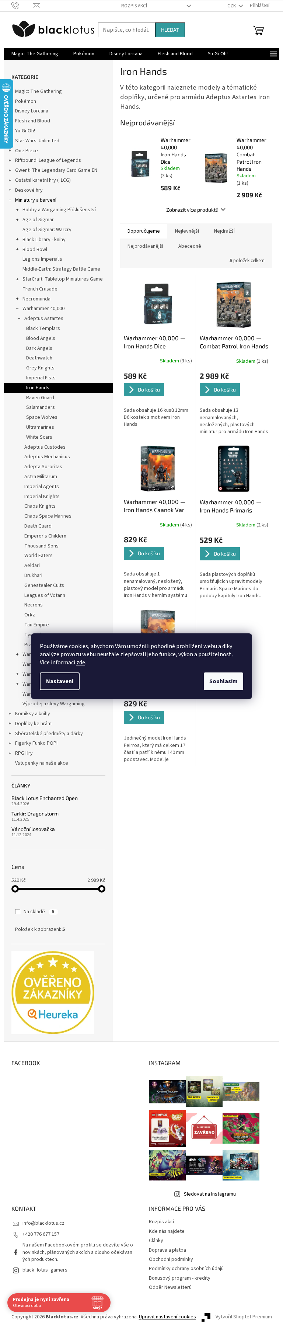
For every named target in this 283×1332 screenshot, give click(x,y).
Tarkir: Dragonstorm (35, 813)
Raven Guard (40, 397)
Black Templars (43, 328)
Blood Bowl (34, 249)
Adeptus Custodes (45, 447)
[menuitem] (35, 54)
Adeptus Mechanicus (47, 456)
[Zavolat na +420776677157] (22, 5)
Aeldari (32, 565)
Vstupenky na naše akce (41, 763)
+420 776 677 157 (40, 1234)
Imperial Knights (42, 496)
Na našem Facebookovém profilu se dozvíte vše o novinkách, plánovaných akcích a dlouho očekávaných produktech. (77, 1252)
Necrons (33, 605)
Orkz (29, 615)
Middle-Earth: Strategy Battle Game (61, 269)
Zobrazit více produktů (192, 209)
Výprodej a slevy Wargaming (53, 703)
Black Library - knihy (44, 239)
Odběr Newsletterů (170, 1287)
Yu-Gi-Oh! (25, 131)
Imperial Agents (41, 486)
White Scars (39, 437)
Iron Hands (37, 388)
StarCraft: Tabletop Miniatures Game (62, 279)
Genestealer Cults (44, 585)
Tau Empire (36, 625)
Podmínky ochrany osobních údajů (186, 1268)
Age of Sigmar (38, 219)
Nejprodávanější (145, 246)
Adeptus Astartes (43, 318)
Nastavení (59, 681)
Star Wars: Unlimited (37, 141)
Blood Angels (40, 338)
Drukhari (33, 575)
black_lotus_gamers (44, 1270)
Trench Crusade (39, 289)
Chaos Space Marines (47, 516)
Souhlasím (223, 681)
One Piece (26, 150)
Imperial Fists (41, 378)
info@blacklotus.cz (43, 1223)
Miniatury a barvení (35, 200)
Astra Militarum (40, 476)
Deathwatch (39, 358)
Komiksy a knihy (32, 713)
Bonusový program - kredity (179, 1278)
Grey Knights (40, 368)
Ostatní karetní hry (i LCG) (43, 180)
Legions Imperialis (42, 259)
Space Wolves (41, 417)
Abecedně (189, 246)
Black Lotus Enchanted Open (44, 798)
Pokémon (25, 101)
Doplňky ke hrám (33, 723)
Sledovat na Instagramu (210, 1194)
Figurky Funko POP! (36, 743)
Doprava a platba (167, 1250)
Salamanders (40, 407)
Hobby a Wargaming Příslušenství (59, 209)
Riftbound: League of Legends (48, 160)
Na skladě (39, 911)
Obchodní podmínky (171, 1259)
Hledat (170, 30)
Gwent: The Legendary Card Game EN (56, 170)
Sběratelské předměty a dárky (49, 733)
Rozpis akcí (134, 6)
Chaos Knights (40, 506)
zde (80, 662)
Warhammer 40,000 (43, 308)
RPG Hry (24, 753)
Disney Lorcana (31, 111)
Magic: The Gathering (38, 91)
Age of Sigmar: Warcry (46, 229)
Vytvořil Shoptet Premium (244, 1317)
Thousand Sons (41, 546)
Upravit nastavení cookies (167, 1317)
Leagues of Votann (44, 595)
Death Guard (38, 526)
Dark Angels (39, 348)
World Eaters (38, 555)
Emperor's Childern (45, 536)
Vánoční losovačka (33, 829)
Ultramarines (40, 427)
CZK (232, 6)
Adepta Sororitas (43, 466)
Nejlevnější (187, 231)
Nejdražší (224, 231)
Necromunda (36, 299)
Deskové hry (29, 190)
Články (156, 1240)
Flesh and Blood (32, 121)
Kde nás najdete (167, 1231)
